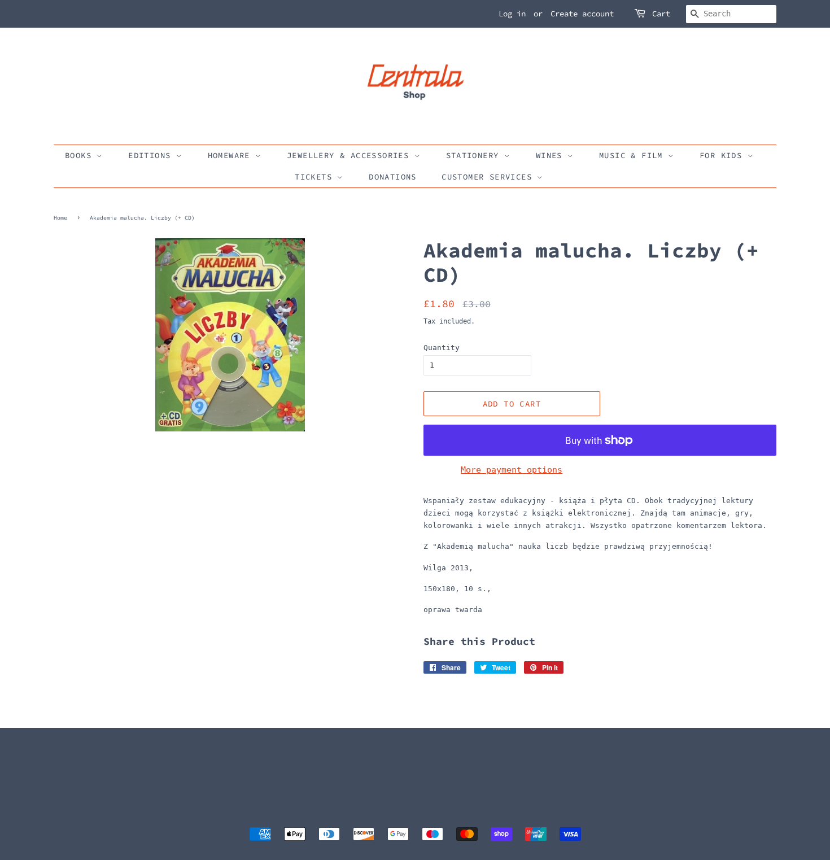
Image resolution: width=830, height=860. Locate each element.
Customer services (489, 177)
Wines (551, 155)
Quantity (441, 347)
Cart (661, 13)
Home (60, 217)
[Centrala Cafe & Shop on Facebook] (429, 779)
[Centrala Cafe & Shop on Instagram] (448, 779)
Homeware (232, 155)
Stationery (475, 155)
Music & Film (633, 155)
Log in (512, 13)
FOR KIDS (724, 155)
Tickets (316, 177)
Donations (393, 177)
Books (81, 155)
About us (69, 774)
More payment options (511, 470)
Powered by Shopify (494, 815)
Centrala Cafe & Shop (411, 815)
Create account (582, 13)
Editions (152, 155)
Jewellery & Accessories (350, 155)
